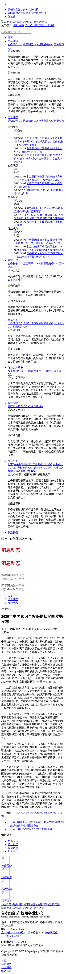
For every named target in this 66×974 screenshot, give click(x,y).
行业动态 (13, 602)
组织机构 (45, 44)
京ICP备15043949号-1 (13, 932)
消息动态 (13, 117)
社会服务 (13, 461)
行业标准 (55, 467)
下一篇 (30, 829)
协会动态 (30, 120)
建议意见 (54, 904)
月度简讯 (45, 323)
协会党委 (15, 263)
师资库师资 (36, 371)
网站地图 (30, 904)
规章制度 (30, 44)
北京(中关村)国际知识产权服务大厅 (30, 464)
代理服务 (49, 25)
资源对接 (30, 323)
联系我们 (13, 532)
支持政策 (19, 326)
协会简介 (15, 44)
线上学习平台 (18, 371)
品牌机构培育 (18, 406)
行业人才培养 (15, 367)
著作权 (29, 25)
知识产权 (38, 25)
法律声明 (42, 904)
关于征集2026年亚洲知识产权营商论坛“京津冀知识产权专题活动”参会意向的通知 (38, 158)
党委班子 (30, 263)
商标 (21, 25)
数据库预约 (16, 471)
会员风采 (45, 120)
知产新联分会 (48, 263)
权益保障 (13, 403)
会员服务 (13, 320)
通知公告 (15, 120)
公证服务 (40, 467)
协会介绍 (13, 41)
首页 (10, 37)
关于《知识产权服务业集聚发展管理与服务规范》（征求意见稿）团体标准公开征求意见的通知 (38, 141)
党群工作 (13, 260)
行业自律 (35, 406)
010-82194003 (19, 941)
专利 (16, 25)
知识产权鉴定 (22, 467)
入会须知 (15, 323)
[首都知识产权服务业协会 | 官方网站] (23, 22)
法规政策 (33, 471)
